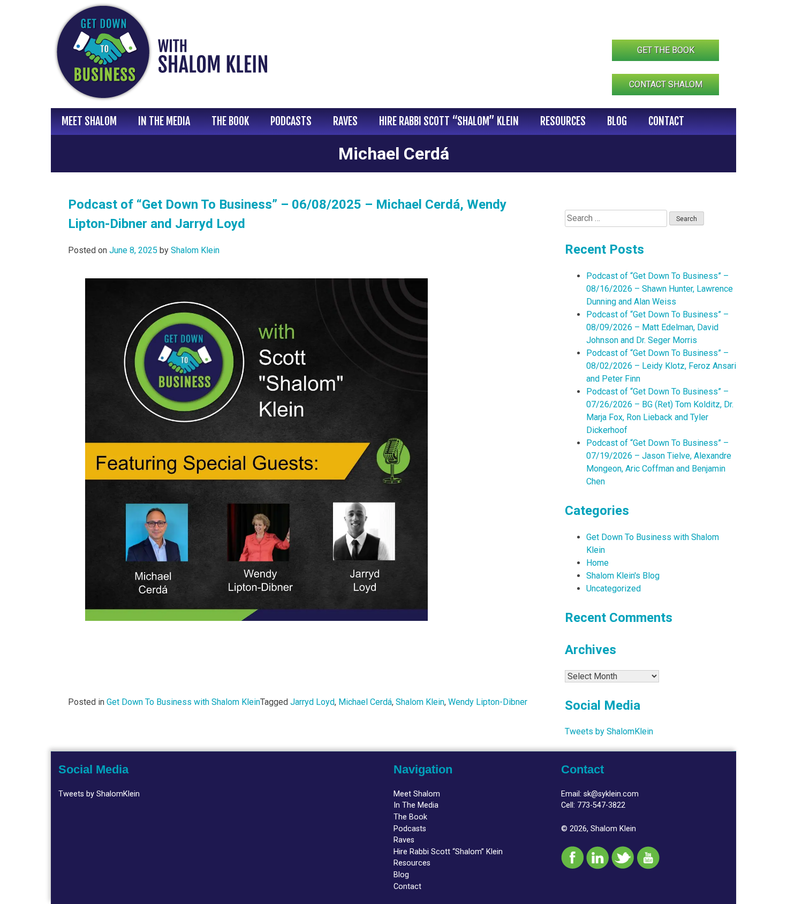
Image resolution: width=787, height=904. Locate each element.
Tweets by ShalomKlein (609, 731)
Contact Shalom (665, 84)
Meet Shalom (89, 121)
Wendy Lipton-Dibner (487, 702)
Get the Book (665, 50)
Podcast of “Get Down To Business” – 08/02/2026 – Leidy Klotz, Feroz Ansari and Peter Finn (661, 366)
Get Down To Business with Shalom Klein (183, 702)
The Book (230, 121)
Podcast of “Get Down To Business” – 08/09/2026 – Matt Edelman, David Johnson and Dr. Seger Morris (657, 327)
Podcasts (291, 121)
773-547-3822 (601, 805)
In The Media (164, 121)
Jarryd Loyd (312, 702)
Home (597, 563)
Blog (617, 121)
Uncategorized (613, 588)
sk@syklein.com (611, 794)
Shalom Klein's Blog (623, 576)
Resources (563, 121)
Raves (345, 121)
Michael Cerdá (365, 702)
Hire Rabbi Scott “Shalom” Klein (449, 121)
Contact (666, 121)
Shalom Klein (195, 250)
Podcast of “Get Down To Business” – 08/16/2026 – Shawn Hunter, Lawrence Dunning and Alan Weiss (659, 289)
